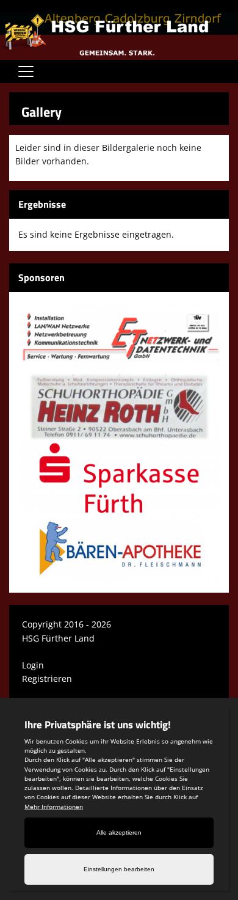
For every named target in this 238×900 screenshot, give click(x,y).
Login (33, 665)
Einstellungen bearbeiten (119, 869)
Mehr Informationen (53, 806)
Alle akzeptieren (119, 832)
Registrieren (47, 678)
